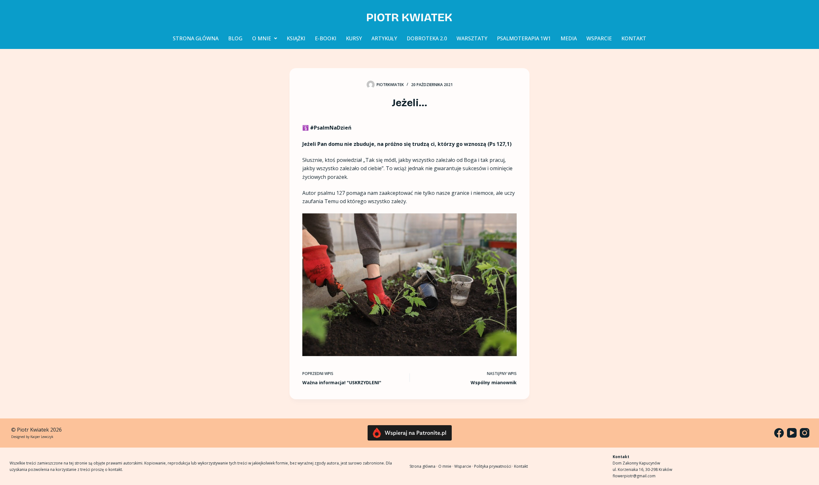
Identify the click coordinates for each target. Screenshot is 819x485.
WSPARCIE (599, 38)
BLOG (235, 38)
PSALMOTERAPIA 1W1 (524, 38)
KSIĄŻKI (296, 38)
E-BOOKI (325, 38)
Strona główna (422, 466)
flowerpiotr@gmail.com (634, 476)
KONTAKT (633, 38)
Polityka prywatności (492, 466)
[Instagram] (804, 433)
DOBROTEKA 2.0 (427, 38)
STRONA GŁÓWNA (196, 38)
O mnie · (446, 466)
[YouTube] (792, 433)
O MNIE (261, 38)
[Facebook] (779, 433)
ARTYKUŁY (384, 38)
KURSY (354, 38)
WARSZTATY (472, 38)
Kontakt (521, 466)
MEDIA (569, 38)
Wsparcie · (464, 466)
